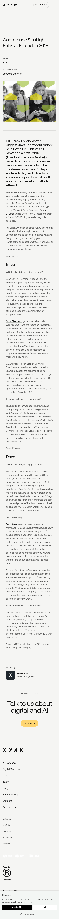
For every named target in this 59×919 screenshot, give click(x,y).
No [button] (45, 907)
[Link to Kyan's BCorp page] (7, 873)
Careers (7, 801)
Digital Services (11, 769)
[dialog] (29, 905)
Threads (6, 844)
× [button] (56, 894)
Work (6, 776)
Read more (27, 902)
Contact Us (9, 807)
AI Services (9, 763)
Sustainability (10, 795)
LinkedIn (7, 831)
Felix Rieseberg (14, 524)
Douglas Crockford (25, 203)
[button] (29, 914)
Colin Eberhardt (14, 321)
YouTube (6, 825)
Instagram (7, 819)
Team (6, 782)
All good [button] (16, 907)
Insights (7, 788)
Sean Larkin (40, 207)
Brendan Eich (18, 196)
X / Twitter (7, 838)
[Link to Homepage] (13, 750)
